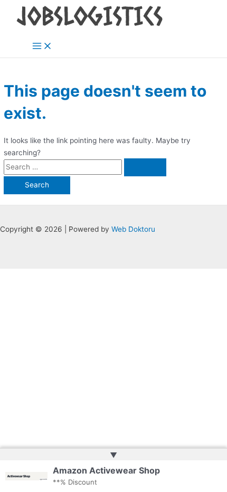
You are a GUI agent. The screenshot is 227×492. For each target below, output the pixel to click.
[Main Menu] (42, 46)
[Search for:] (85, 167)
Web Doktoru (133, 229)
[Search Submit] (145, 167)
